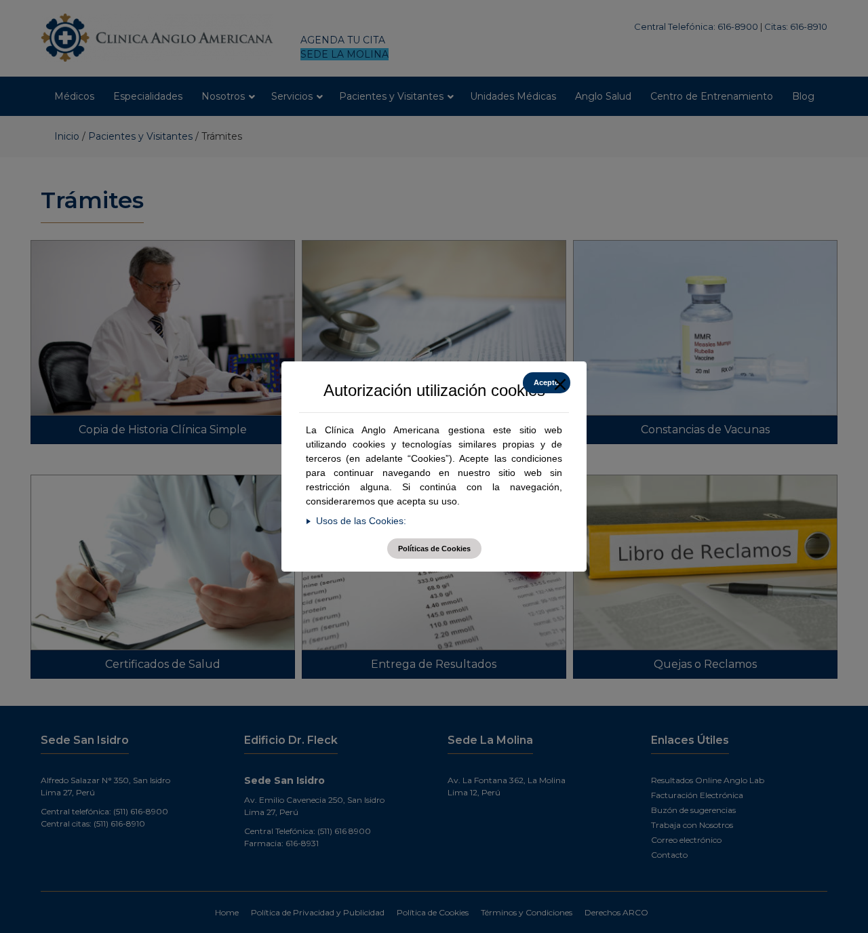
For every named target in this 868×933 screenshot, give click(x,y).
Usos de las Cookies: (361, 520)
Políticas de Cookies (434, 548)
